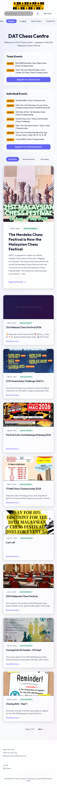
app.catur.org (8, 749)
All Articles (12, 159)
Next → (41, 729)
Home (5, 765)
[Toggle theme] (37, 13)
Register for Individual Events (28, 147)
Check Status (36, 21)
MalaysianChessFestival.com (14, 756)
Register (11, 21)
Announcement (29, 159)
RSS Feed (47, 14)
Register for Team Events (28, 79)
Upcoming (45, 159)
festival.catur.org (10, 753)
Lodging (23, 21)
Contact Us (50, 21)
